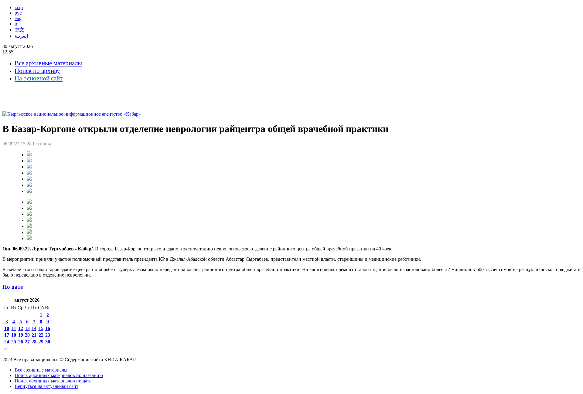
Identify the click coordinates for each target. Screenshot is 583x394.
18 (13, 335)
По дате (12, 287)
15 (41, 328)
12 (20, 328)
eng (18, 18)
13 (27, 328)
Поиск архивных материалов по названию (59, 375)
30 (47, 341)
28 (34, 341)
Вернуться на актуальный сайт (46, 386)
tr (16, 23)
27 (27, 341)
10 (6, 328)
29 (41, 341)
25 (13, 341)
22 (41, 335)
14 (34, 328)
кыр (19, 7)
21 (34, 335)
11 (14, 328)
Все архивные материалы (48, 63)
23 (47, 335)
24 (6, 341)
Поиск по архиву (37, 70)
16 (47, 328)
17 (6, 335)
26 (20, 341)
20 (27, 335)
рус (18, 12)
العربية (21, 36)
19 (20, 335)
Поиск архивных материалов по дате (53, 380)
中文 (19, 29)
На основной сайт (39, 78)
